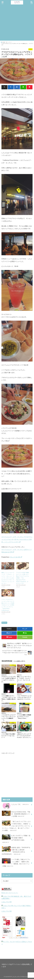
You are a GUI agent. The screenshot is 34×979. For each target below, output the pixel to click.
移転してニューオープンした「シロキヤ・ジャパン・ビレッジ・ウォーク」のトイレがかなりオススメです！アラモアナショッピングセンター (7, 578)
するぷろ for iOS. (15, 557)
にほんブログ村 (6, 902)
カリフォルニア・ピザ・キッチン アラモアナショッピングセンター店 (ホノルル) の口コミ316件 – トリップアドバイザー (16, 539)
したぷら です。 (20, 804)
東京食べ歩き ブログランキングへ (9, 892)
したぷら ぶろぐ (16, 976)
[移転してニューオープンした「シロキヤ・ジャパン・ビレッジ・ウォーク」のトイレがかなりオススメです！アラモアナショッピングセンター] (7, 565)
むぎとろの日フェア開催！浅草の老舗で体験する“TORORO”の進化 (16, 839)
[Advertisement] (17, 22)
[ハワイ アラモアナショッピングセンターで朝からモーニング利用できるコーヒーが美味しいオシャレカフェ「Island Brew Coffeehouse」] (7, 593)
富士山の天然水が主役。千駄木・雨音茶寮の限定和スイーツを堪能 (20, 814)
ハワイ (5, 622)
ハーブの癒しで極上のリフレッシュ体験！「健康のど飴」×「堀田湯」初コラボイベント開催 (16, 863)
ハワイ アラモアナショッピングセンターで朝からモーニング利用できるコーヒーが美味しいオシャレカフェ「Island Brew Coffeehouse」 (7, 605)
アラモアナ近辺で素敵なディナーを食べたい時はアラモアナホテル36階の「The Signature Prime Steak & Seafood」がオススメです (22, 578)
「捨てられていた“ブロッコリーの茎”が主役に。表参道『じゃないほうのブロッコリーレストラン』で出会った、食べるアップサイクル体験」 (16, 826)
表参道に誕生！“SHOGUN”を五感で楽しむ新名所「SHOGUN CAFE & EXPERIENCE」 (16, 851)
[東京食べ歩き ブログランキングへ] (6, 890)
